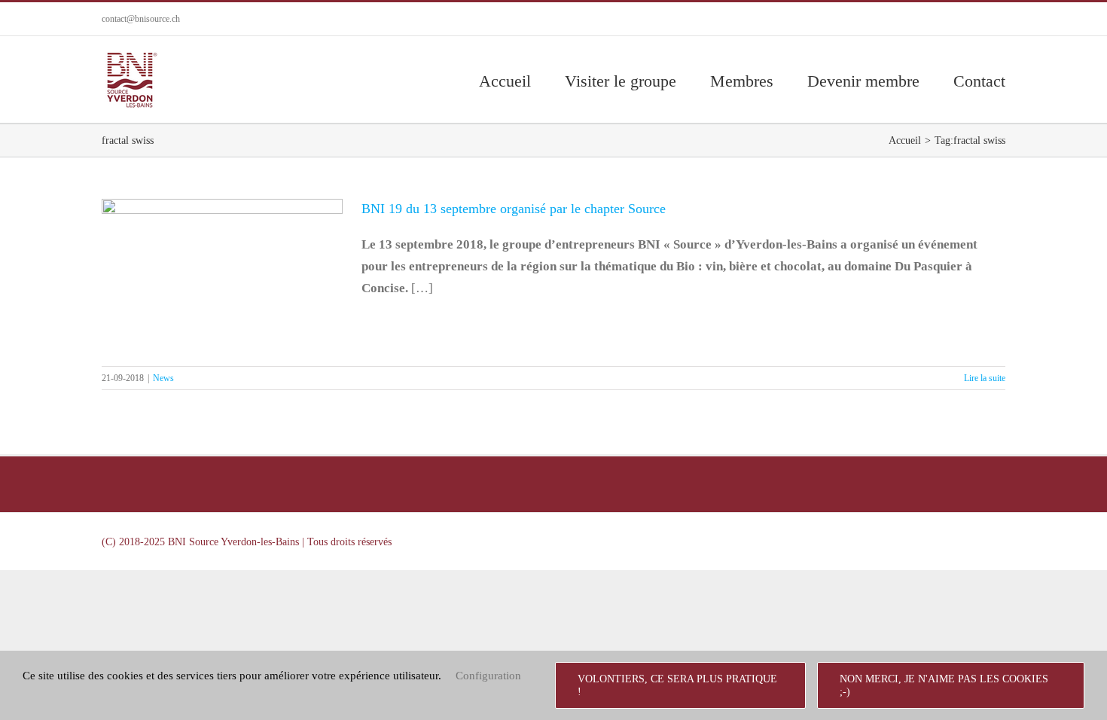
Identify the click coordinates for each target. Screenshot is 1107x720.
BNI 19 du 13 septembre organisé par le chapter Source (222, 244)
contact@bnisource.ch (141, 19)
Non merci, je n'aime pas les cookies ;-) (944, 685)
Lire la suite (984, 378)
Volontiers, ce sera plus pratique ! (677, 685)
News (222, 320)
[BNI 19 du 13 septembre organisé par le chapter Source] (222, 275)
